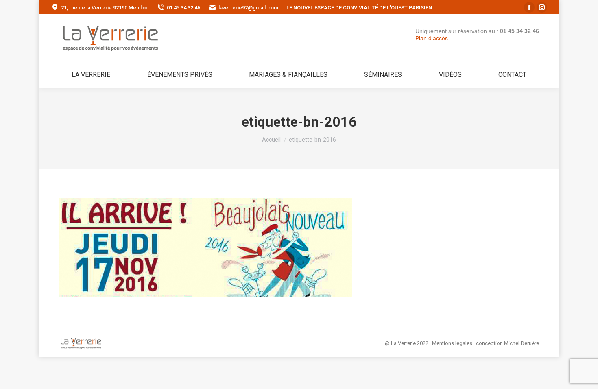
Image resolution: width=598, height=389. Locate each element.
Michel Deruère (521, 343)
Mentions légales (452, 343)
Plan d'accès (431, 38)
